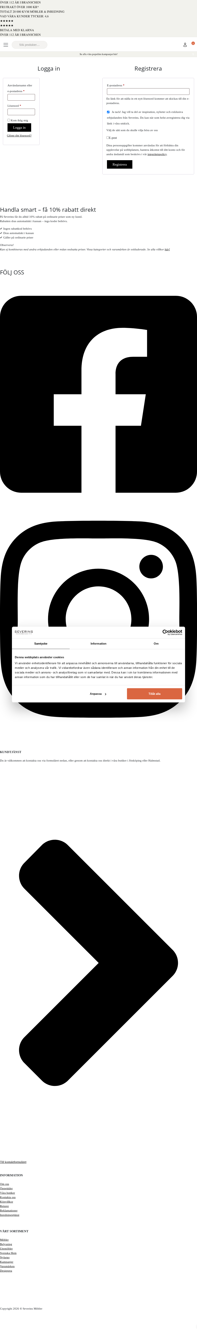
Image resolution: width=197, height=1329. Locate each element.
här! (167, 249)
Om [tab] (156, 643)
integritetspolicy (157, 154)
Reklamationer (9, 1210)
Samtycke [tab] (41, 643)
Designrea (6, 1270)
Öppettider (6, 1188)
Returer (4, 1206)
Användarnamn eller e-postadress (21, 87)
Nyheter (5, 1257)
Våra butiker (7, 1192)
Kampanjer (6, 1261)
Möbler (4, 1239)
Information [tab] (98, 643)
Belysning (6, 1244)
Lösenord (21, 105)
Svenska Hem (8, 1253)
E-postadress (123, 84)
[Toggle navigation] (6, 45)
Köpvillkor (6, 1201)
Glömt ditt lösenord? (19, 135)
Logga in (19, 127)
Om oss (4, 1184)
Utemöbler (6, 1248)
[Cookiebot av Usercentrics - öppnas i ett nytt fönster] (165, 632)
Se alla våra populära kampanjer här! (99, 54)
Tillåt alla (154, 693)
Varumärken (7, 1266)
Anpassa (96, 693)
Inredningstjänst (9, 1215)
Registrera (120, 164)
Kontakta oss (8, 1197)
